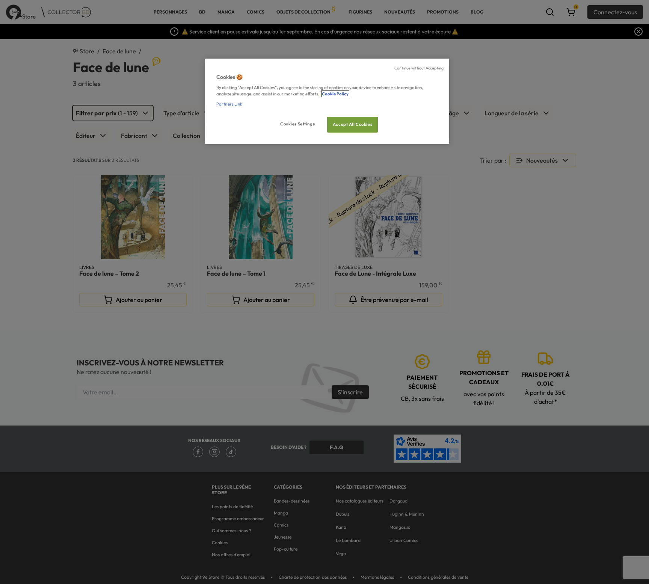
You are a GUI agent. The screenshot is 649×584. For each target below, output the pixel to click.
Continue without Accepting (419, 68)
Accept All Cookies (352, 124)
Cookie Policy (335, 94)
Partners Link (229, 104)
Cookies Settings (297, 124)
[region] (327, 102)
